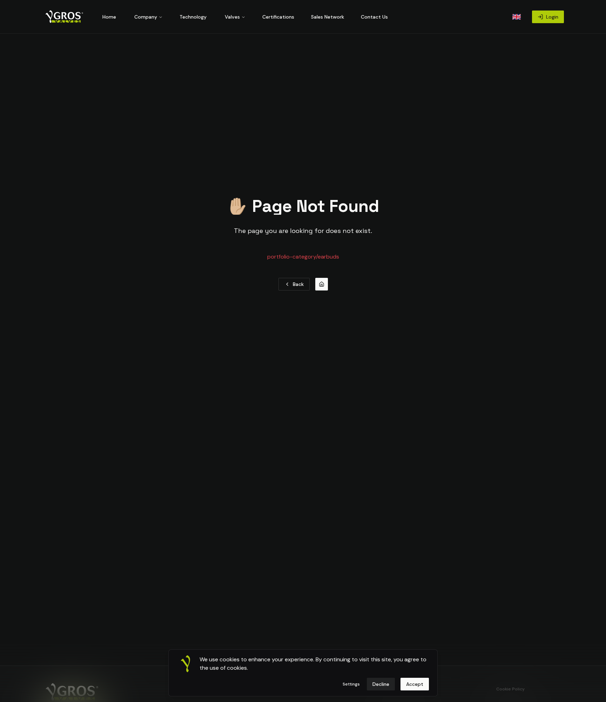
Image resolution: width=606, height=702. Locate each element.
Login (552, 17)
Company (145, 17)
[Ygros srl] (65, 17)
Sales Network (327, 17)
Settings (351, 684)
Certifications (278, 17)
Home (109, 17)
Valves (232, 17)
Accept (414, 684)
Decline (380, 684)
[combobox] (517, 17)
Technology (193, 17)
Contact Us (374, 17)
